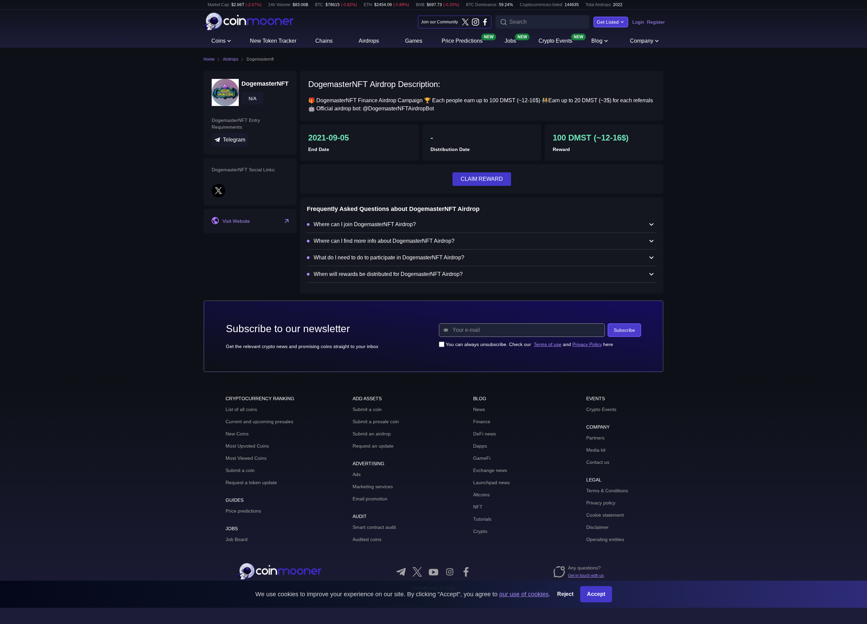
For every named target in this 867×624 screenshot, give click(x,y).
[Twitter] (465, 22)
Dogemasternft (260, 59)
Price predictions (243, 511)
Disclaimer (597, 527)
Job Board (237, 539)
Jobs (510, 40)
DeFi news (484, 433)
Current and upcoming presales (259, 421)
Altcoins (481, 494)
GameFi (481, 458)
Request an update (373, 446)
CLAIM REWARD (482, 179)
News (479, 409)
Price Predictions (462, 40)
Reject (565, 594)
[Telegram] (401, 572)
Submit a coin (240, 470)
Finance (481, 421)
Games (413, 41)
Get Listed (608, 22)
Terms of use (548, 344)
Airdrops (369, 41)
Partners (595, 437)
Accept (596, 594)
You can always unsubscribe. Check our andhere (529, 344)
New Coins (237, 433)
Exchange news (490, 470)
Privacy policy (600, 502)
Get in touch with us (586, 575)
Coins (218, 41)
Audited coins (367, 539)
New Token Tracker (273, 41)
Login (638, 22)
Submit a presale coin (376, 421)
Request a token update (251, 482)
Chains (324, 41)
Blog (596, 41)
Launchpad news (491, 482)
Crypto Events (555, 40)
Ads (357, 474)
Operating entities (605, 539)
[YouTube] (433, 572)
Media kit (596, 450)
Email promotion (370, 498)
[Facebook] (485, 22)
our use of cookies (524, 594)
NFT (478, 507)
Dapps (480, 446)
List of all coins (241, 409)
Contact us (597, 462)
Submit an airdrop (372, 433)
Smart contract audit (374, 527)
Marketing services (373, 486)
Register (656, 22)
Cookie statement (605, 515)
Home (209, 59)
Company (641, 41)
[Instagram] (475, 22)
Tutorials (482, 519)
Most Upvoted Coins (247, 446)
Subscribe (624, 330)
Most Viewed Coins (246, 458)
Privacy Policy (587, 344)
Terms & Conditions (607, 490)
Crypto (480, 531)
